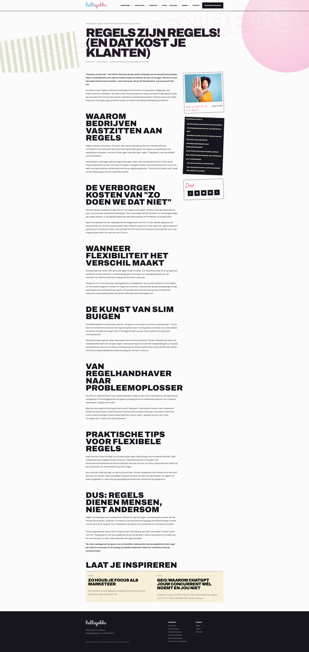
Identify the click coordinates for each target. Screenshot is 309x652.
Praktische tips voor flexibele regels (202, 151)
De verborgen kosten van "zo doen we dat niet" (204, 129)
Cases (164, 5)
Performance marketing (177, 641)
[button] (222, 120)
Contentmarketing (175, 635)
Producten (139, 5)
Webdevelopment (175, 632)
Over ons (173, 5)
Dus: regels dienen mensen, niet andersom (203, 155)
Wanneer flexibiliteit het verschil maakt (204, 136)
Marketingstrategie (175, 638)
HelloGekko (91, 23)
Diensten (153, 5)
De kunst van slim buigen (196, 140)
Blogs (198, 626)
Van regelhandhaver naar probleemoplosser (197, 145)
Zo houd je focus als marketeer (200, 163)
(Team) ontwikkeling (124, 62)
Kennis (185, 5)
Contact (196, 5)
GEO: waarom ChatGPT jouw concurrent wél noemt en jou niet (203, 169)
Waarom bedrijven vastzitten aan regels (204, 124)
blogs (99, 23)
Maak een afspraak (213, 5)
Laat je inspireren (193, 159)
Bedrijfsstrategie (141, 62)
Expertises (125, 5)
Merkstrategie (173, 629)
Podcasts (199, 632)
